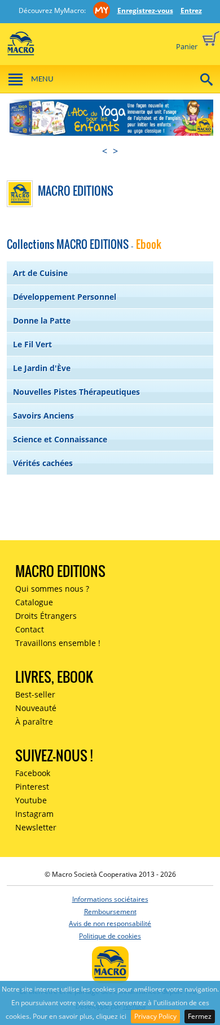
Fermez (200, 1016)
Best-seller (35, 694)
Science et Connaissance (60, 439)
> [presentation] (115, 151)
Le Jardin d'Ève (42, 368)
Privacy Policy (155, 1016)
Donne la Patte (42, 320)
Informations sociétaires (110, 899)
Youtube (31, 800)
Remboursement (110, 911)
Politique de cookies (110, 936)
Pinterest (32, 786)
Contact (29, 629)
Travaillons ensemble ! (57, 643)
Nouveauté (35, 708)
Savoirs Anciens (43, 415)
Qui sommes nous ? (52, 588)
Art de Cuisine (40, 273)
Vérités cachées (43, 463)
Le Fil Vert (32, 344)
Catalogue (34, 602)
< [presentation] (104, 151)
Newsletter (35, 827)
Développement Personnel (64, 296)
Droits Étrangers (46, 615)
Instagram (34, 813)
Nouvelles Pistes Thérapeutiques (76, 391)
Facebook (32, 773)
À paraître (34, 721)
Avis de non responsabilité (110, 923)
